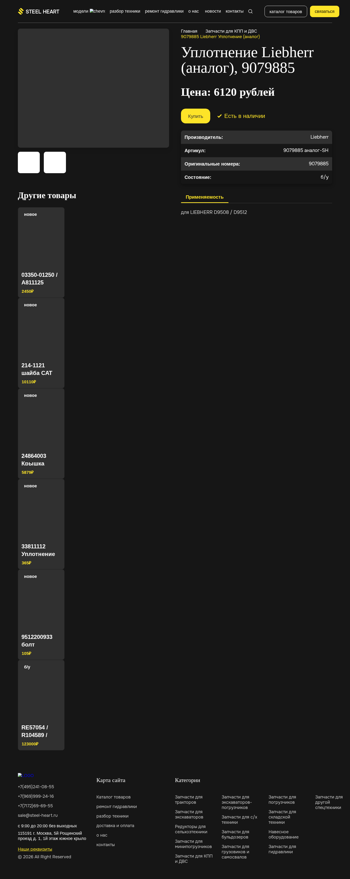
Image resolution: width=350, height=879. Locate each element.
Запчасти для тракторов (189, 799)
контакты (105, 844)
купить (52, 290)
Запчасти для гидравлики (282, 849)
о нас (101, 835)
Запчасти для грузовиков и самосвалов (235, 852)
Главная (189, 31)
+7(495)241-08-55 (36, 786)
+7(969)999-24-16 (36, 796)
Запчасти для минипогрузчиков (193, 844)
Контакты (235, 11)
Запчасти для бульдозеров (235, 834)
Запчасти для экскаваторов (189, 814)
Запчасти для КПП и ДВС (231, 31)
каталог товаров (286, 11)
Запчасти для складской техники (282, 817)
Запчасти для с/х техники (239, 819)
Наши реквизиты (35, 849)
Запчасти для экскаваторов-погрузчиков (237, 802)
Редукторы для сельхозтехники (191, 829)
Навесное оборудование (284, 834)
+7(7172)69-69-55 (35, 805)
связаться (325, 11)
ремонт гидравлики (116, 806)
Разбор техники (125, 11)
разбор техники (112, 816)
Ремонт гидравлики (164, 11)
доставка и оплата (115, 825)
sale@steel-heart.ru (38, 815)
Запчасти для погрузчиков (282, 799)
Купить (195, 116)
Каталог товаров (113, 797)
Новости (213, 11)
